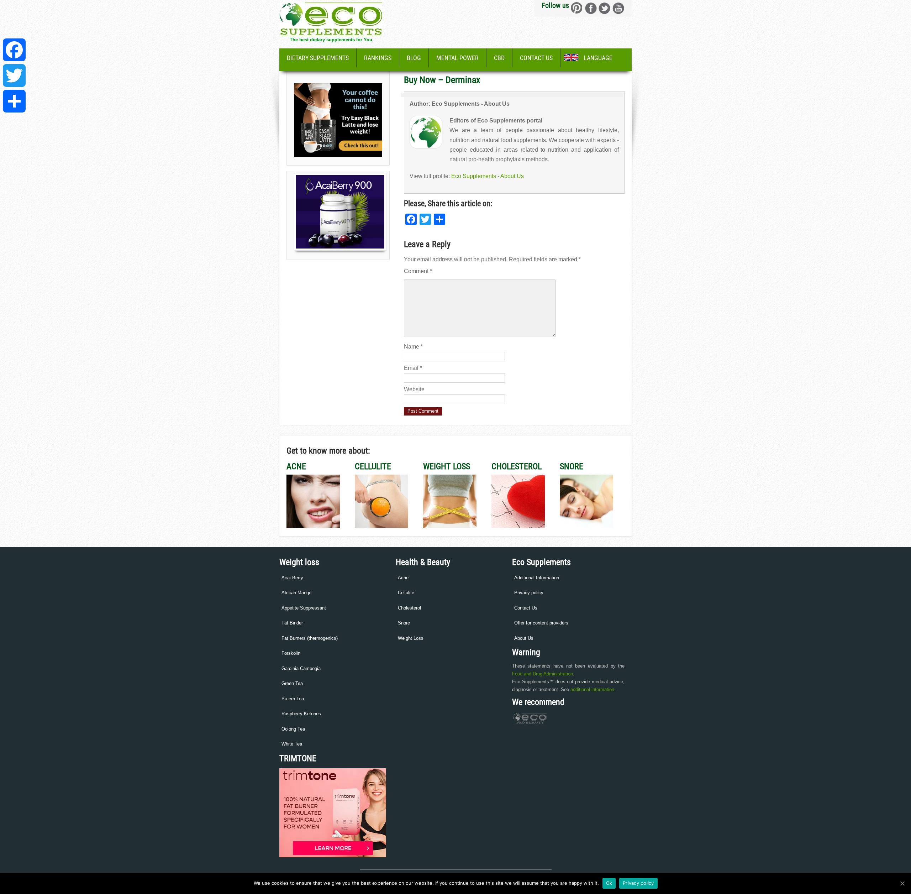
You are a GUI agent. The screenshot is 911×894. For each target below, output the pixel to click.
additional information (592, 689)
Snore (404, 623)
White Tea (291, 744)
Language (598, 58)
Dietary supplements (318, 58)
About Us (523, 638)
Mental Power (457, 58)
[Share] (14, 101)
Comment (418, 271)
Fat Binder (292, 623)
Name (413, 347)
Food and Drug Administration (542, 673)
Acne (403, 577)
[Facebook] (14, 50)
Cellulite (406, 592)
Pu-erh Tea (292, 698)
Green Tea (292, 683)
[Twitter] (14, 75)
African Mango (296, 592)
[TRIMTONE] (332, 855)
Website (414, 389)
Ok (609, 883)
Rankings (377, 58)
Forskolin (290, 653)
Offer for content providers (541, 623)
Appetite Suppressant (303, 608)
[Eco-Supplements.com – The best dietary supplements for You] (330, 34)
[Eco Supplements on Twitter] (604, 8)
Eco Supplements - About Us (487, 176)
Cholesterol (409, 608)
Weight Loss (410, 638)
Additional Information (536, 577)
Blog (414, 58)
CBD (499, 58)
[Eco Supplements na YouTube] (618, 8)
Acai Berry (292, 577)
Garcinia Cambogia (301, 668)
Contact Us (536, 58)
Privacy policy (528, 592)
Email (413, 368)
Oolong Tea (293, 729)
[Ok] (902, 883)
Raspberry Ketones (301, 713)
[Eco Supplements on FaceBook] (576, 8)
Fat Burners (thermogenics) (309, 638)
